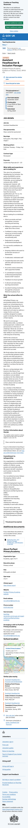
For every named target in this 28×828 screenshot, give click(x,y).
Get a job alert (10, 715)
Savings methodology (9, 799)
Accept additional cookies (14, 23)
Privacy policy (13, 792)
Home (4, 53)
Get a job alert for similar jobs (14, 78)
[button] (17, 658)
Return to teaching (8, 751)
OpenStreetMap (17, 672)
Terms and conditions (9, 794)
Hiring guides (6, 769)
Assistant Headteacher (12, 693)
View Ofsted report (10, 585)
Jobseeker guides (7, 748)
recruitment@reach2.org (12, 601)
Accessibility (6, 797)
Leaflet (6, 672)
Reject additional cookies (14, 27)
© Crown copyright (14, 824)
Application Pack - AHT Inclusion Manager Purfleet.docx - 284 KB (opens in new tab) (15, 542)
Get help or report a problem (11, 779)
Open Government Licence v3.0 (12, 809)
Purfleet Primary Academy (13, 648)
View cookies (14, 31)
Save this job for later (13, 83)
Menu (4, 45)
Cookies (4, 792)
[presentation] (14, 658)
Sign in (4, 39)
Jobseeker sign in (7, 742)
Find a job (5, 745)
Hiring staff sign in (8, 766)
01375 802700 (8, 607)
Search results (11, 53)
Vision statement (7, 801)
